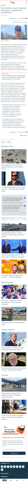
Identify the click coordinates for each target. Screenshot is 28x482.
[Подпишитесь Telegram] (14, 466)
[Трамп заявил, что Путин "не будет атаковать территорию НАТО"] (14, 339)
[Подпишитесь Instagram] (17, 466)
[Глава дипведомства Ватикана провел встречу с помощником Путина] (14, 359)
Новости (3, 5)
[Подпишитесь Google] (2, 466)
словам (8, 88)
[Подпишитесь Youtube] (11, 466)
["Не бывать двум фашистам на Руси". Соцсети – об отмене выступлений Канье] (14, 179)
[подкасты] (11, 480)
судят (23, 104)
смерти (11, 44)
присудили (18, 120)
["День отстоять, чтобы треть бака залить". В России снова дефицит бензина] (14, 407)
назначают (18, 113)
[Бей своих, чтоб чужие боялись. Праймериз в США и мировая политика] (14, 292)
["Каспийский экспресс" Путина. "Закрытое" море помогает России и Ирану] (14, 224)
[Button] (13, 18)
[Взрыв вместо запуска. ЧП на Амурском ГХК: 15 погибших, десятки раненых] (14, 385)
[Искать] (24, 480)
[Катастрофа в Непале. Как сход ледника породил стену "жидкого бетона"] (14, 156)
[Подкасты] (23, 466)
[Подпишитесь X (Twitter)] (8, 466)
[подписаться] (2, 469)
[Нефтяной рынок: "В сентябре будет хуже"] (14, 314)
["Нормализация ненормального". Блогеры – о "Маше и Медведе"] (14, 267)
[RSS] (20, 466)
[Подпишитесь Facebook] (5, 466)
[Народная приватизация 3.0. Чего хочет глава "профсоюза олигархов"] (14, 246)
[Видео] (17, 480)
